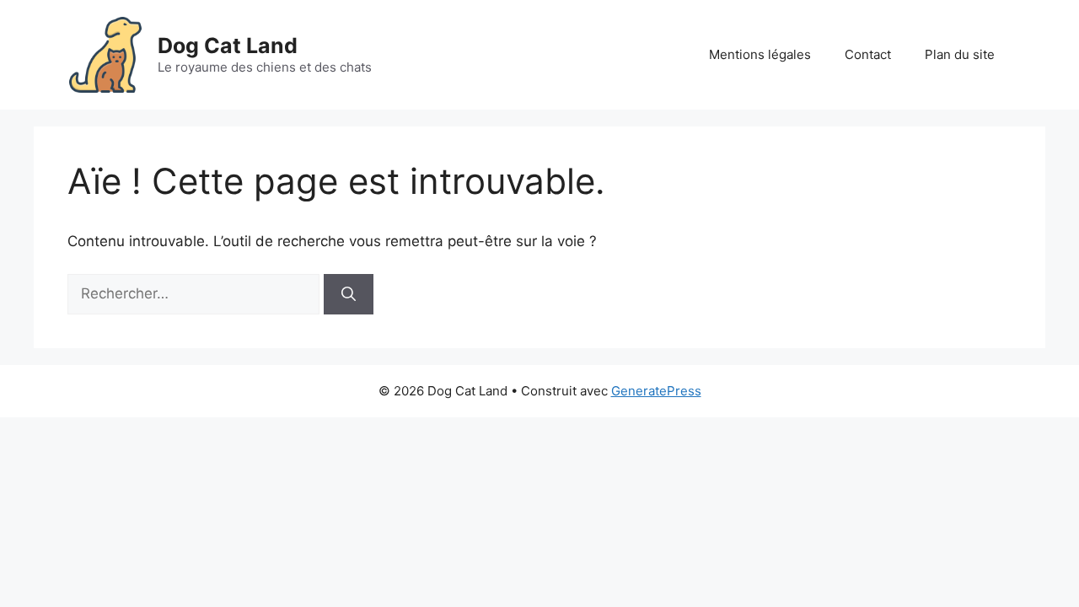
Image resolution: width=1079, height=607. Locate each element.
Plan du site (960, 54)
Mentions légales (760, 54)
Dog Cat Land (228, 45)
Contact (868, 54)
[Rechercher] (348, 294)
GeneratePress (656, 391)
